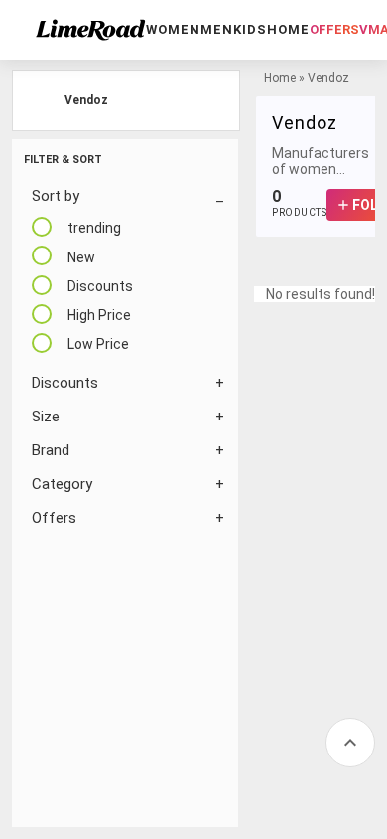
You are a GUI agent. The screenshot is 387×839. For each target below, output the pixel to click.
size (46, 416)
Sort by (55, 196)
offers (334, 29)
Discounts (65, 383)
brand (50, 450)
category (62, 484)
